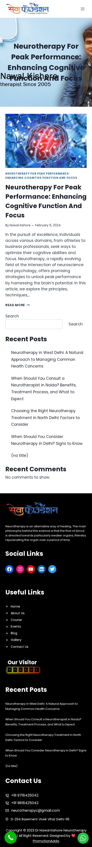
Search (12, 316)
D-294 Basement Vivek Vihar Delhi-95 (40, 819)
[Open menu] (82, 8)
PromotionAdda (46, 841)
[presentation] (46, 141)
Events (16, 626)
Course (16, 620)
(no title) (19, 455)
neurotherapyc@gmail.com (35, 810)
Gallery (16, 640)
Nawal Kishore (20, 225)
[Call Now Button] (10, 837)
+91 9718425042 (24, 795)
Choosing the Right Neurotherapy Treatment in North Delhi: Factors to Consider (45, 417)
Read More (17, 305)
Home (15, 606)
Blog (14, 633)
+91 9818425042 (24, 802)
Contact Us (19, 646)
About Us (18, 613)
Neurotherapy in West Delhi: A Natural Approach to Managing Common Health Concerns (47, 359)
